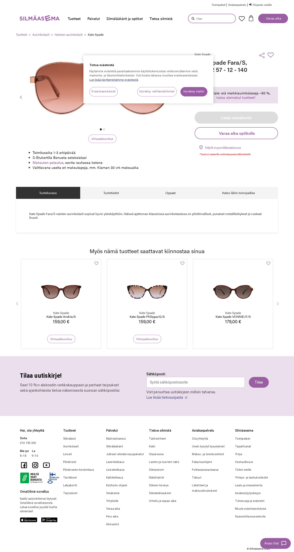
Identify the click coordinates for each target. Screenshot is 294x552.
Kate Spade (96, 34)
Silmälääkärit (114, 446)
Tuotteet (21, 34)
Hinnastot (112, 524)
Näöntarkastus (116, 438)
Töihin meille (243, 469)
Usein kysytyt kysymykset (208, 446)
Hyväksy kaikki (194, 91)
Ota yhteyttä (200, 438)
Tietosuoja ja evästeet (250, 500)
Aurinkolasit (40, 34)
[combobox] (212, 18)
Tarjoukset (70, 493)
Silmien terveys (159, 485)
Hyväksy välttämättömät (157, 91)
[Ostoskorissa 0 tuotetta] (251, 18)
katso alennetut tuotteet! (235, 97)
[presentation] (75, 18)
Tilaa (259, 382)
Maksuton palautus (48, 162)
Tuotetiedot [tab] (111, 192)
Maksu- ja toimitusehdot (208, 454)
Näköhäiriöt (156, 477)
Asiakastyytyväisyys (248, 493)
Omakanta (113, 493)
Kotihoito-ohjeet (116, 485)
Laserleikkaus (115, 462)
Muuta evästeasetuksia (250, 508)
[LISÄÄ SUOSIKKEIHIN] (272, 55)
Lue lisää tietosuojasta (165, 397)
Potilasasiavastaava (205, 469)
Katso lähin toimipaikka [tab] (238, 192)
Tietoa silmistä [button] (161, 18)
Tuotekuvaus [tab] (48, 192)
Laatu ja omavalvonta (248, 485)
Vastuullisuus (244, 462)
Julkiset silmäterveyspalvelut (125, 454)
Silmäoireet (156, 469)
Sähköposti (155, 374)
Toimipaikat (242, 438)
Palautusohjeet (202, 462)
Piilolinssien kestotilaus (78, 469)
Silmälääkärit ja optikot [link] (124, 18)
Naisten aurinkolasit (69, 34)
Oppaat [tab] (170, 192)
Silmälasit (69, 438)
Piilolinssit (69, 462)
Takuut (196, 477)
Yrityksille (112, 500)
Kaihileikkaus (114, 477)
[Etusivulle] (32, 19)
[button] (237, 4)
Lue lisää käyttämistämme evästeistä (113, 80)
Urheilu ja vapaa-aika (162, 500)
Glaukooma (156, 454)
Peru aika (112, 516)
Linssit (67, 454)
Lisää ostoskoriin (236, 117)
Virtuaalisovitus (102, 138)
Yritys (238, 454)
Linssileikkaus (115, 469)
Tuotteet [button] (74, 18)
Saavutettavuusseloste (250, 516)
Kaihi (152, 446)
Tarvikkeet (70, 477)
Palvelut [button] (93, 18)
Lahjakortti (70, 485)
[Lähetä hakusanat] (193, 18)
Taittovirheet (157, 438)
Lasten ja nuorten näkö (164, 462)
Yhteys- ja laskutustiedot (251, 477)
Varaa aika (273, 18)
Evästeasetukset (104, 91)
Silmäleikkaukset (160, 493)
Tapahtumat (243, 446)
